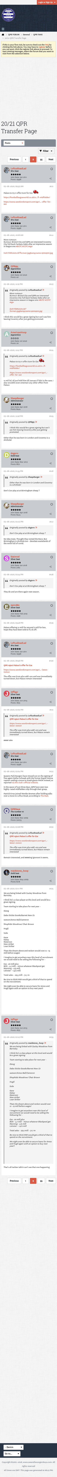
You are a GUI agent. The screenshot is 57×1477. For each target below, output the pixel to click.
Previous (14, 159)
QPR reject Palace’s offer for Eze (18, 665)
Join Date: (15, 177)
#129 (51, 623)
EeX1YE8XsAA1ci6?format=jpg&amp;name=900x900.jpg (28, 253)
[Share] (50, 178)
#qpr (30, 246)
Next (51, 159)
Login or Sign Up (45, 2)
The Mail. (44, 796)
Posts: (13, 179)
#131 (51, 710)
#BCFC (19, 246)
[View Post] (43, 290)
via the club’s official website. (25, 782)
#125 (51, 416)
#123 (51, 284)
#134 (51, 889)
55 (41, 159)
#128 (51, 574)
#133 (51, 827)
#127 (51, 522)
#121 (51, 186)
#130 (51, 661)
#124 (51, 350)
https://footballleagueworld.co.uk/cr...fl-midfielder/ (27, 197)
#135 (51, 1037)
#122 (51, 235)
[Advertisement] (28, 88)
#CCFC (25, 246)
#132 (51, 771)
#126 (51, 471)
